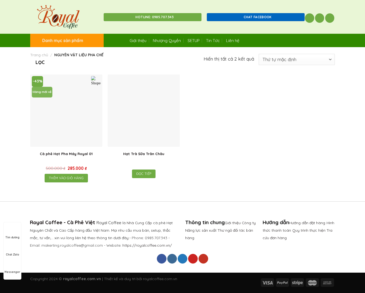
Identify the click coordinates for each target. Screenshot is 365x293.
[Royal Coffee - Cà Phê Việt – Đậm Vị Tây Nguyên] (63, 17)
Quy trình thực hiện (309, 230)
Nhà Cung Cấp (139, 222)
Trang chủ (39, 54)
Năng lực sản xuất (201, 230)
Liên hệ (232, 40)
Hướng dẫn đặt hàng (307, 222)
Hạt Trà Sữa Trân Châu (143, 154)
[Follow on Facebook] (161, 259)
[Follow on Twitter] (182, 259)
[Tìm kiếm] (309, 18)
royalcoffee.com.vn (160, 278)
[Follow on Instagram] (172, 259)
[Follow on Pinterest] (193, 259)
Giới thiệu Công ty (240, 222)
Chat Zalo (12, 254)
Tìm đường (12, 237)
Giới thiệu (138, 40)
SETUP (194, 40)
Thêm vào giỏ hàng (66, 178)
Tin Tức (213, 40)
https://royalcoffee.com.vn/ (147, 245)
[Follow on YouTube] (203, 259)
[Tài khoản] (319, 18)
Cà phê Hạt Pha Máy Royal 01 (66, 154)
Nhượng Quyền (167, 40)
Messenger (12, 272)
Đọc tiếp (144, 174)
